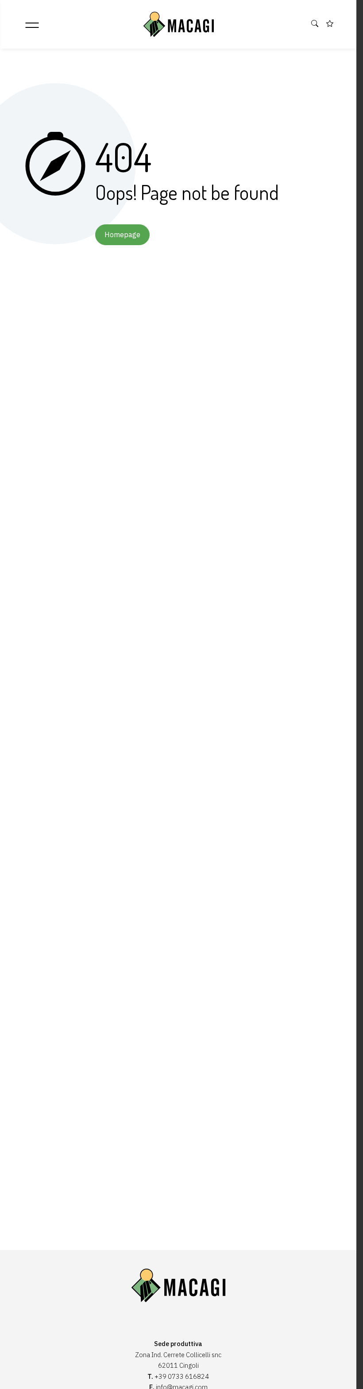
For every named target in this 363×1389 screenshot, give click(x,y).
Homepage (122, 234)
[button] (315, 24)
